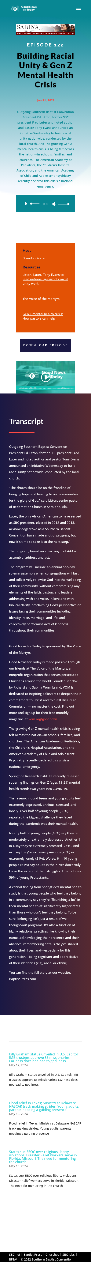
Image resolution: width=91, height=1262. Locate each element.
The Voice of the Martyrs (41, 299)
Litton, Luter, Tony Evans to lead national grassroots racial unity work (45, 279)
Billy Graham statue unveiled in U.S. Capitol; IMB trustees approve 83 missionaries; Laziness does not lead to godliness (44, 1057)
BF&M (13, 1259)
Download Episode (45, 345)
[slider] (62, 204)
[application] (45, 204)
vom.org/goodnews (43, 719)
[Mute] (54, 204)
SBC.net (14, 1254)
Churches (52, 1254)
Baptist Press (32, 1254)
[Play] (26, 203)
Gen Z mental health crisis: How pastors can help (43, 316)
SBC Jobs (68, 1254)
